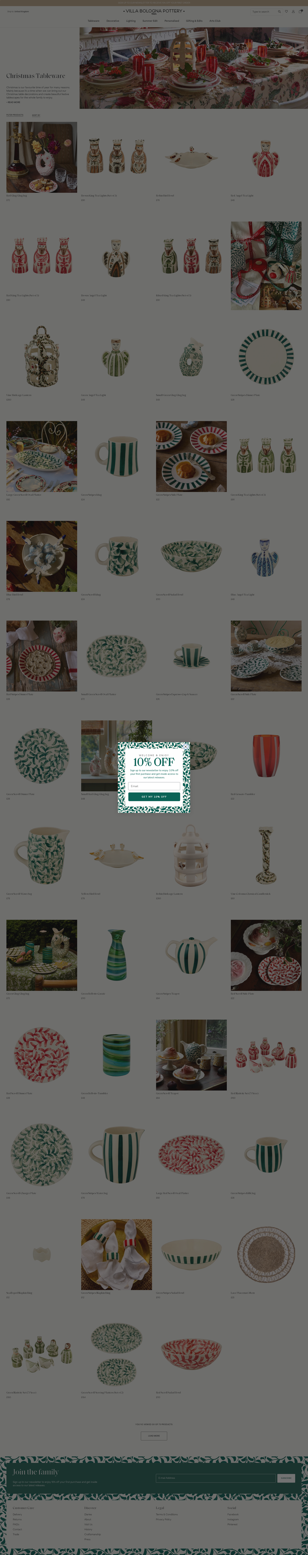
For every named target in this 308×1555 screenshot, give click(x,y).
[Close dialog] (185, 746)
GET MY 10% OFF (154, 796)
